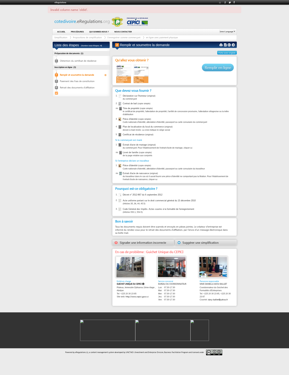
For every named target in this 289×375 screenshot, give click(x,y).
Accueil (61, 32)
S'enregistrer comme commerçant (123, 37)
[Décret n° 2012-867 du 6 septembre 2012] (119, 195)
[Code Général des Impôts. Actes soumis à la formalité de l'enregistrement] (119, 209)
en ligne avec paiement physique (162, 37)
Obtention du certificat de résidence (78, 60)
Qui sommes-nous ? (99, 32)
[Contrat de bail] (119, 104)
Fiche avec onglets (226, 52)
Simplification (60, 37)
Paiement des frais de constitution (77, 81)
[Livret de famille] (120, 153)
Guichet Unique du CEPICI (129, 284)
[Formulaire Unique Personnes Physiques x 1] (141, 73)
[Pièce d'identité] (119, 119)
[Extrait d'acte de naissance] (120, 173)
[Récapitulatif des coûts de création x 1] (123, 73)
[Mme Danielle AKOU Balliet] (213, 267)
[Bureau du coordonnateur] (171, 267)
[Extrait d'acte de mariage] (119, 145)
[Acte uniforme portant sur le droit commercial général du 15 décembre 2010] (119, 200)
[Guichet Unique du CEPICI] (130, 267)
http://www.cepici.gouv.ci (137, 296)
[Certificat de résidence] (119, 135)
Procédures (77, 32)
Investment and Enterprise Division (149, 352)
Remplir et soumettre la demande (77, 74)
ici (191, 147)
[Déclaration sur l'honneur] (119, 96)
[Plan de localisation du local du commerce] (119, 127)
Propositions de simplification (87, 37)
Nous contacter (123, 32)
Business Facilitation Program (176, 352)
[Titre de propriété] (120, 108)
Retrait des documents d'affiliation (77, 87)
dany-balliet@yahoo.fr (218, 299)
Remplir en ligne (218, 67)
